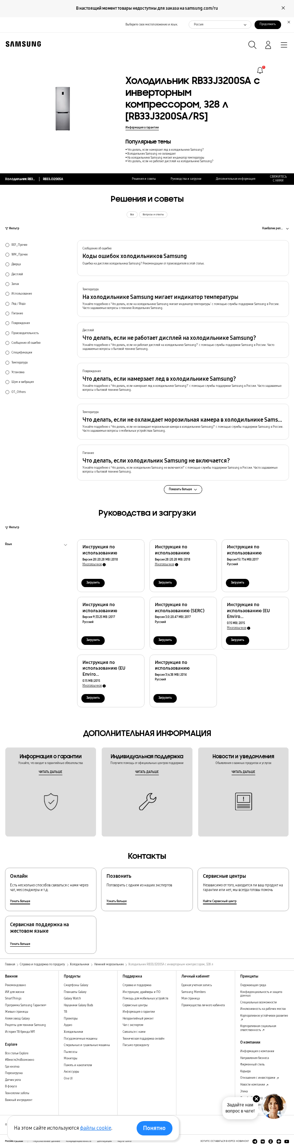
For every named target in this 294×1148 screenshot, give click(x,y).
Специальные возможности (258, 1002)
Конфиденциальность (78, 1141)
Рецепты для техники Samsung (25, 1025)
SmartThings (13, 998)
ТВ (65, 1011)
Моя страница (190, 998)
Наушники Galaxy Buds (78, 1005)
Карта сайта (125, 1141)
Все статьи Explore (16, 1053)
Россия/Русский (14, 1141)
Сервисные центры (135, 1005)
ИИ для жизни (14, 992)
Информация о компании (257, 1051)
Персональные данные (46, 1141)
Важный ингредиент (18, 1100)
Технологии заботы (17, 1093)
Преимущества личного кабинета (203, 1005)
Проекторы (71, 1018)
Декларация (104, 1141)
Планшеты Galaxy (75, 992)
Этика (244, 1091)
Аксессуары (71, 1071)
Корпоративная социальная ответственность (258, 1028)
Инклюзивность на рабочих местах (263, 1009)
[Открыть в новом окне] (254, 1141)
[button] (183, 258)
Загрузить (93, 582)
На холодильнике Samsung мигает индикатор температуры (165, 157)
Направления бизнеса (254, 1058)
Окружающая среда (253, 985)
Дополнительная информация (235, 179)
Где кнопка (12, 1066)
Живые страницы (16, 1011)
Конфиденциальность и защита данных (261, 994)
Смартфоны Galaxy (76, 985)
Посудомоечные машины (81, 1038)
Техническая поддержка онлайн (144, 1038)
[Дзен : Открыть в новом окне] (278, 1141)
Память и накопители (78, 1065)
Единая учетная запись (196, 985)
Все (132, 214)
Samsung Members (193, 992)
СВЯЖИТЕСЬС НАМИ (278, 178)
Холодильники (73, 1032)
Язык (8, 545)
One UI (68, 1078)
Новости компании (253, 1084)
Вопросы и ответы (153, 214)
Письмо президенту (136, 1045)
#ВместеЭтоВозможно (19, 1060)
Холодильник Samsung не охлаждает (151, 153)
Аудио (68, 1025)
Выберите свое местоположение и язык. (151, 24)
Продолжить (268, 24)
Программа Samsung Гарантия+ (25, 1005)
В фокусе (11, 1086)
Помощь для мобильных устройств (145, 998)
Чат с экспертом (133, 1025)
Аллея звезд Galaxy (17, 1018)
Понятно (154, 1128)
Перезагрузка (14, 1073)
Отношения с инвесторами (258, 1077)
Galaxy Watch (72, 998)
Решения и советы (144, 179)
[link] (260, 70)
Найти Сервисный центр (220, 901)
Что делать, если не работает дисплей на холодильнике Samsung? (170, 161)
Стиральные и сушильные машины (87, 1045)
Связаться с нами (134, 1032)
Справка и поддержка (137, 985)
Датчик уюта (13, 1080)
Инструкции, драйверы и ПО (142, 992)
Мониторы (70, 1058)
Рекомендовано (15, 985)
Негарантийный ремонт (138, 1018)
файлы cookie (95, 1128)
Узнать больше (20, 901)
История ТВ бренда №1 (20, 1032)
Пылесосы (70, 1052)
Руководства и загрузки (186, 179)
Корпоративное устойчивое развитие (264, 1015)
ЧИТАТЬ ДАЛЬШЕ (50, 772)
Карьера (245, 1071)
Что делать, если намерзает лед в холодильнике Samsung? (165, 149)
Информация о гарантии (142, 127)
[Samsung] (22, 44)
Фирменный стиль (252, 1064)
